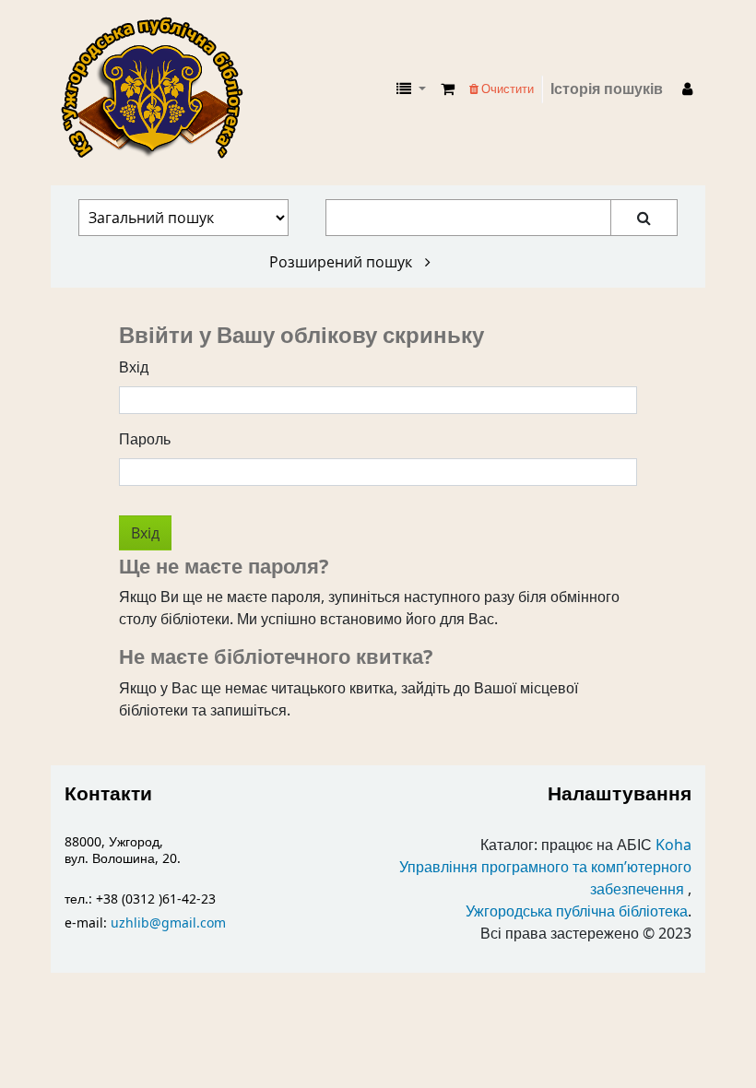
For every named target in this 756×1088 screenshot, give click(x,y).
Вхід (133, 368)
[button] (447, 89)
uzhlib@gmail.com (168, 923)
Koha (673, 845)
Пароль (145, 440)
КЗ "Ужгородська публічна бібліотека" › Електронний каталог (159, 89)
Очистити (506, 89)
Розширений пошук (342, 261)
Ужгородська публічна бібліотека (577, 912)
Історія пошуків (606, 89)
